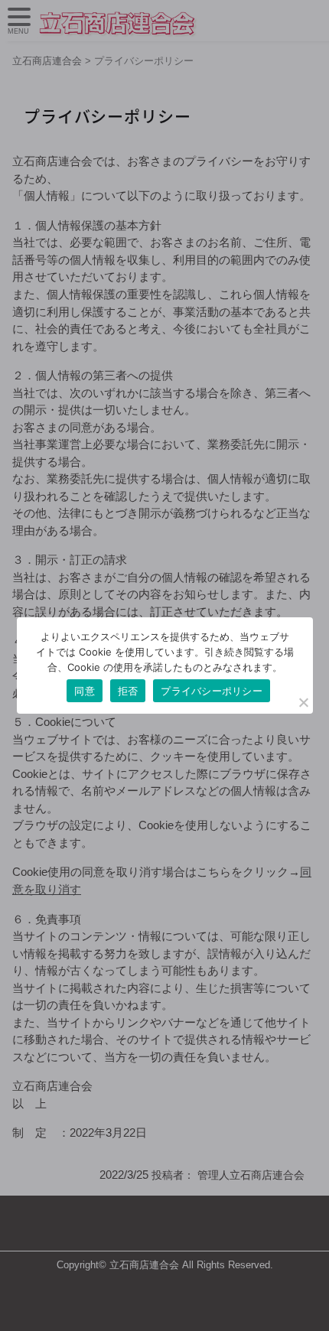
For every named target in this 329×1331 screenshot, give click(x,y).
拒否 (128, 691)
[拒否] (303, 702)
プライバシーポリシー (211, 691)
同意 (84, 691)
